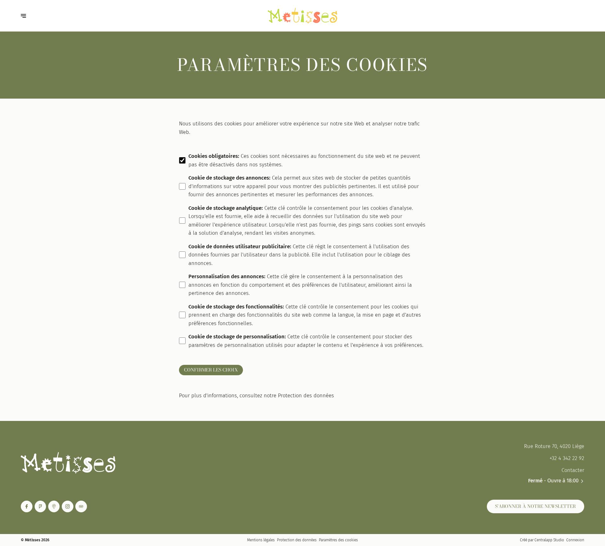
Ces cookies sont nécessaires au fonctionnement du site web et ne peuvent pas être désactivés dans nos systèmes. (304, 160)
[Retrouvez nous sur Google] (54, 506)
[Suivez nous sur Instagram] (67, 506)
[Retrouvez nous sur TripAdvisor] (81, 506)
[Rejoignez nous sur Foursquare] (40, 506)
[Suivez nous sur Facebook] (26, 506)
